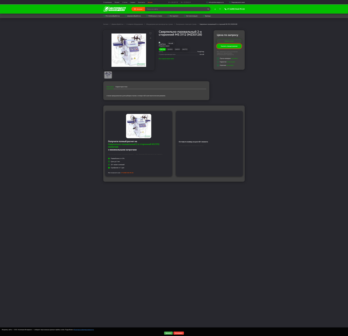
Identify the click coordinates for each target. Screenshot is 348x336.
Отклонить (178, 333)
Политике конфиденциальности (84, 329)
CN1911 (177, 49)
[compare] (215, 9)
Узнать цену (229, 41)
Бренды (208, 16)
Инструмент (174, 16)
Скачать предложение (229, 46)
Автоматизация (191, 16)
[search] (208, 9)
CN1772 (184, 49)
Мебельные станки (155, 16)
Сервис (132, 2)
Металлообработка (113, 16)
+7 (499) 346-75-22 (127, 173)
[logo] (114, 9)
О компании (107, 2)
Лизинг (117, 2)
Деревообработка (134, 16)
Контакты (141, 2)
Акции (150, 2)
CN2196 (162, 49)
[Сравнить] (150, 38)
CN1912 (170, 49)
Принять (168, 333)
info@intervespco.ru (216, 2)
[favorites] (220, 9)
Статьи (124, 2)
